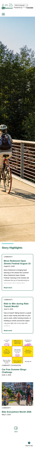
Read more (8, 288)
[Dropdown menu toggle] (3, 14)
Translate (29, 8)
